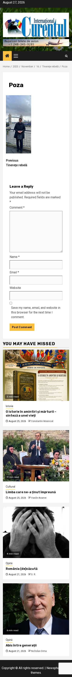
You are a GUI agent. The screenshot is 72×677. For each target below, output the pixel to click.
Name (15, 257)
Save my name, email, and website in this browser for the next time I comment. (35, 312)
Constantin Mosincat (42, 421)
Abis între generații (21, 645)
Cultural (10, 486)
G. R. (33, 574)
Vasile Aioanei (38, 497)
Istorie (9, 406)
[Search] (66, 56)
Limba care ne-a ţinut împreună (31, 492)
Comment (17, 207)
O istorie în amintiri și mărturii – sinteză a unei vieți (31, 414)
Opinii (9, 563)
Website (15, 288)
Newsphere (54, 668)
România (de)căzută (21, 569)
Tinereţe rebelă (16, 163)
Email (14, 272)
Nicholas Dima (39, 651)
